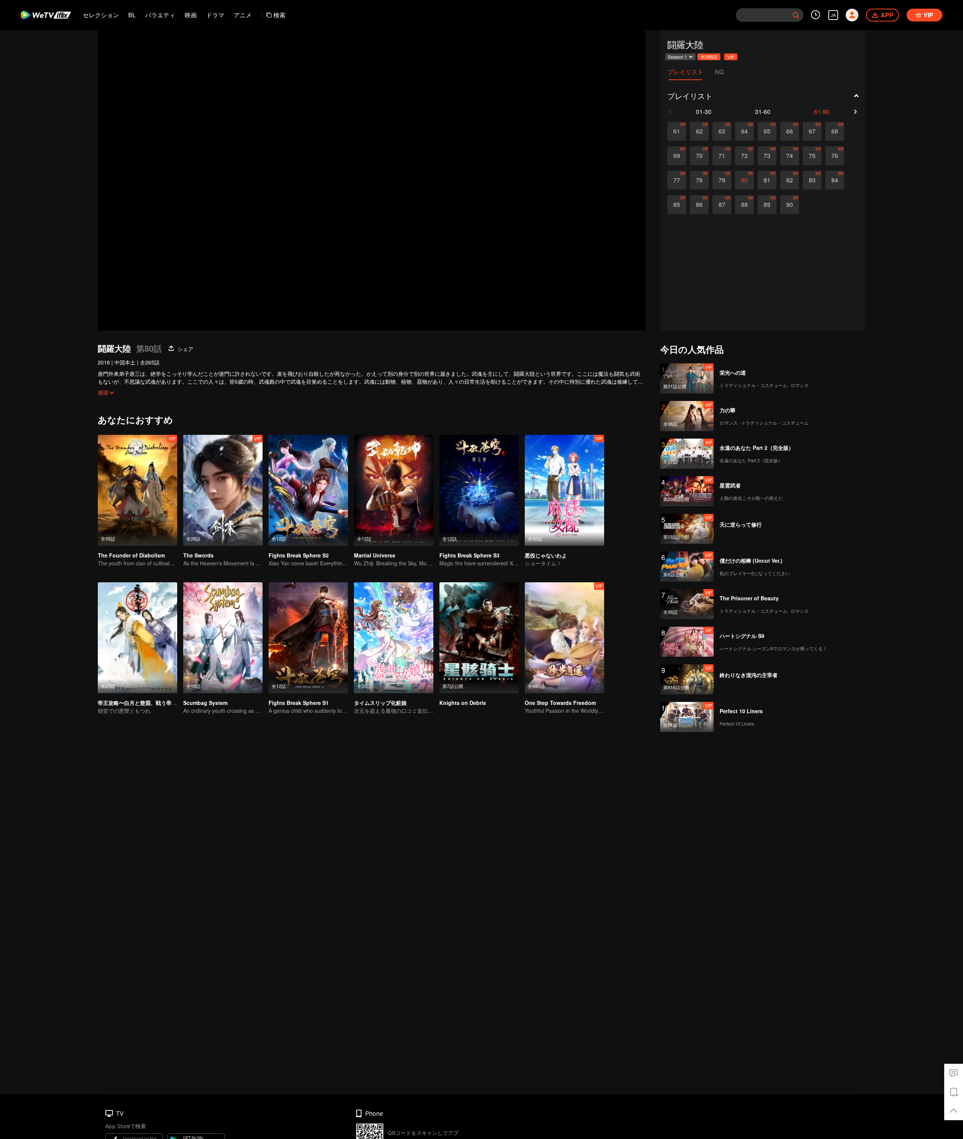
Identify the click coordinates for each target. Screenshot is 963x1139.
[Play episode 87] (721, 204)
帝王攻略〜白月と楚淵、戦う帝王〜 (140, 702)
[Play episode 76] (834, 155)
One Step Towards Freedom (560, 702)
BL (132, 15)
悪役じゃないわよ (546, 555)
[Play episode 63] (721, 131)
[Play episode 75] (812, 155)
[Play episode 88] (744, 204)
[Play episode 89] (767, 204)
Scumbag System (205, 702)
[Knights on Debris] (479, 637)
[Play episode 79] (721, 180)
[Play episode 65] (767, 131)
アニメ (243, 15)
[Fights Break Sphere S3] (479, 490)
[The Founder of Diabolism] (137, 490)
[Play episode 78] (699, 180)
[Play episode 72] (744, 155)
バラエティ (160, 15)
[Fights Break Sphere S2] (308, 490)
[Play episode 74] (789, 155)
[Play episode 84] (834, 180)
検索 (279, 15)
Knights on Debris (462, 702)
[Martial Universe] (393, 490)
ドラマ (215, 15)
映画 (191, 15)
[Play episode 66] (789, 131)
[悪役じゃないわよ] (564, 490)
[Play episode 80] (744, 180)
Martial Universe (374, 555)
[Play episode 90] (789, 204)
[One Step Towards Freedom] (564, 637)
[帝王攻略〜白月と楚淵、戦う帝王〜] (137, 637)
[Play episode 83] (812, 180)
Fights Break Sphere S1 (299, 702)
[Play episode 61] (676, 131)
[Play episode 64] (744, 131)
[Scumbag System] (223, 637)
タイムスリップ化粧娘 (380, 702)
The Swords (198, 555)
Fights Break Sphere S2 (299, 555)
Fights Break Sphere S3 (469, 555)
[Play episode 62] (699, 131)
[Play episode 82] (789, 180)
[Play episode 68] (834, 131)
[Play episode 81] (767, 180)
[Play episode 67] (812, 131)
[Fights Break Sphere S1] (308, 637)
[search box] (795, 15)
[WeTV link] (46, 15)
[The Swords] (223, 490)
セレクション (101, 15)
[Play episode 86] (699, 204)
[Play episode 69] (676, 155)
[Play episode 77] (676, 180)
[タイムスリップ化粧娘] (393, 637)
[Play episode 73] (767, 155)
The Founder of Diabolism (131, 555)
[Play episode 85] (676, 204)
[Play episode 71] (721, 155)
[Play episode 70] (699, 155)
